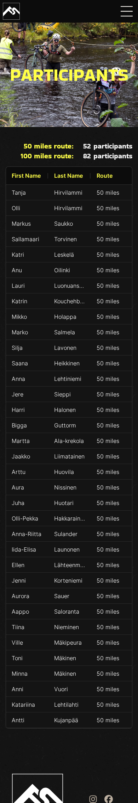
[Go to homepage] (11, 11)
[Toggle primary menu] (127, 11)
